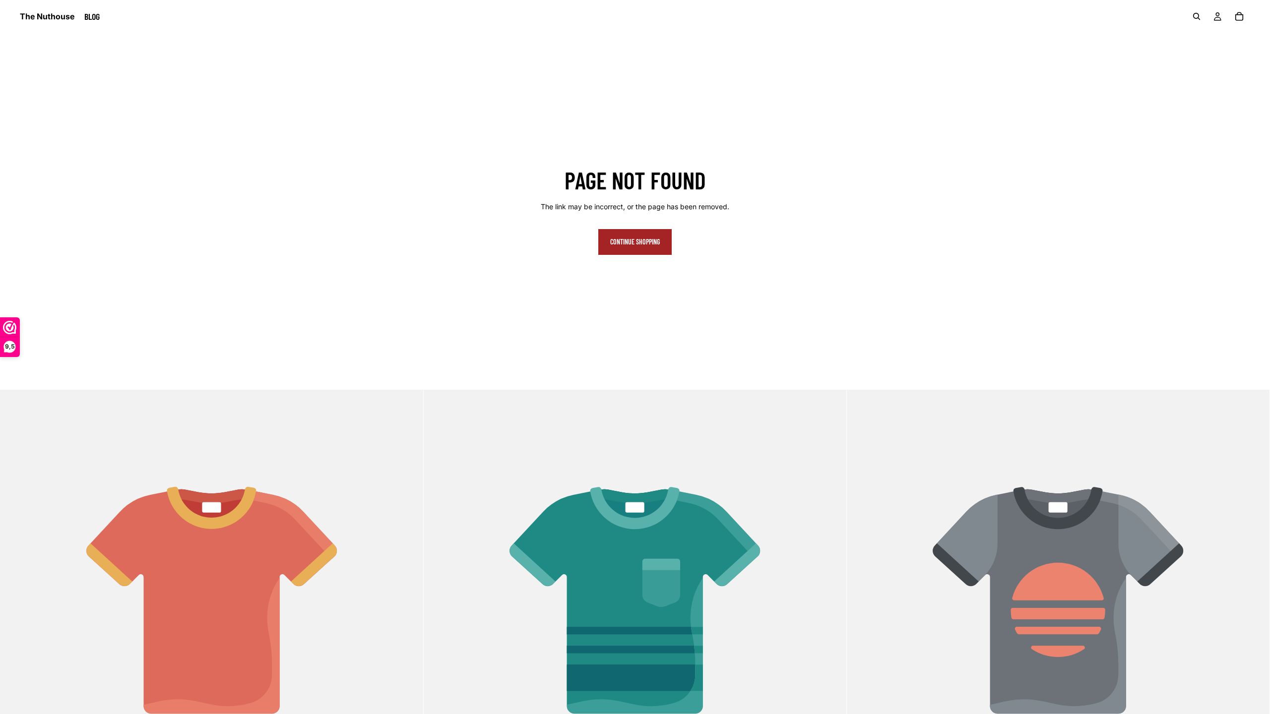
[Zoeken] (1196, 16)
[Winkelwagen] (1239, 16)
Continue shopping (635, 242)
